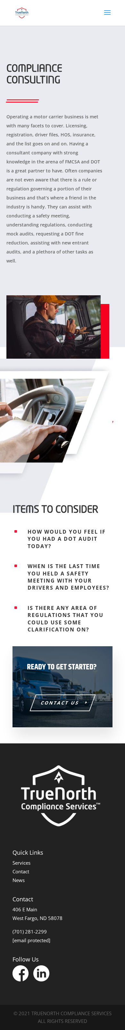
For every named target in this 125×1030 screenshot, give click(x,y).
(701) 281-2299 (30, 931)
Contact (21, 871)
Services (21, 863)
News (19, 880)
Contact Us (60, 703)
